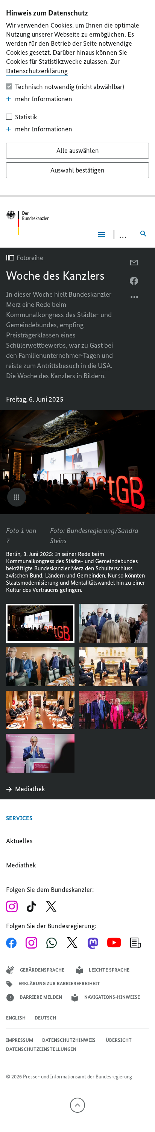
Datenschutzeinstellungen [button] (41, 1049)
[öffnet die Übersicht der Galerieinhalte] (16, 497)
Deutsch (45, 1018)
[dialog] (77, 98)
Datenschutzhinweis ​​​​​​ (69, 1040)
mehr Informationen (43, 99)
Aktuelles (19, 841)
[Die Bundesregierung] (28, 223)
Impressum (19, 1040)
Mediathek (32, 789)
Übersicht (119, 1040)
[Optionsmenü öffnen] (134, 298)
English (16, 1018)
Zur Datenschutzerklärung (63, 66)
